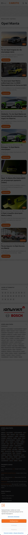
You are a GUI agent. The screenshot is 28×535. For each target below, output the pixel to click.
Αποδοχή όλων (14, 521)
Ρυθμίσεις (14, 529)
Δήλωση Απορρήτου (18, 533)
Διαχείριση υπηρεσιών (13, 516)
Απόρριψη (14, 525)
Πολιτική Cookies (8, 533)
